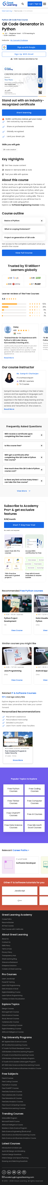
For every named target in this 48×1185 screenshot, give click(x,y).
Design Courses (8, 1008)
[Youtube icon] (14, 1172)
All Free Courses (8, 926)
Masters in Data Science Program (14, 1128)
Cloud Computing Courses (12, 1025)
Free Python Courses (9, 1085)
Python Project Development (10, 619)
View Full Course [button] (24, 253)
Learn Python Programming (12, 995)
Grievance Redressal (10, 962)
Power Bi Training (8, 982)
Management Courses (10, 1012)
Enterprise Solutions (9, 966)
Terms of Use (7, 949)
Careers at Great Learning (11, 969)
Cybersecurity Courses (10, 1022)
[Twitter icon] (19, 1172)
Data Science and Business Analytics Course (19, 1138)
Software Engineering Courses (25, 205)
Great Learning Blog (9, 959)
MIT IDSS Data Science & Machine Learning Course (21, 1065)
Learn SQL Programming (11, 985)
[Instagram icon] (24, 1172)
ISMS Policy (6, 945)
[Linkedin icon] (9, 1172)
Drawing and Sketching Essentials (15, 1161)
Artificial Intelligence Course (12, 1125)
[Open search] (23, 4)
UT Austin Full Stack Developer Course (16, 1048)
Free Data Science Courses (12, 1091)
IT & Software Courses (23, 693)
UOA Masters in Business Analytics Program (18, 1058)
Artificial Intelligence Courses (13, 1032)
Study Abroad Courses (10, 1019)
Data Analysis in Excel (10, 989)
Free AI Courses (7, 1078)
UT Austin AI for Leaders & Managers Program (19, 1062)
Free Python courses (31, 590)
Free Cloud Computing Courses (14, 1105)
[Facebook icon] (4, 1172)
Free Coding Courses (10, 1081)
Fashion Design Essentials (11, 1154)
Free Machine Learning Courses (13, 1108)
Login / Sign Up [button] (35, 4)
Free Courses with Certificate (12, 929)
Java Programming (12, 671)
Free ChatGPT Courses (10, 1088)
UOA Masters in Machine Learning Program (18, 1052)
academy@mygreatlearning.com (19, 1177)
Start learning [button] (24, 112)
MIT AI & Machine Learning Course (14, 1045)
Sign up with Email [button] (24, 54)
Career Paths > (21, 850)
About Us (5, 939)
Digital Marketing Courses (11, 1029)
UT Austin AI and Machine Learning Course (18, 1055)
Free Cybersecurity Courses (12, 1095)
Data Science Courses (10, 1015)
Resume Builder (8, 922)
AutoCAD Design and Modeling (13, 1151)
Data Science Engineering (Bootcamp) (16, 1131)
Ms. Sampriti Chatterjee (19, 40)
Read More (9, 409)
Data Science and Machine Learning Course (18, 1135)
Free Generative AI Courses (12, 1098)
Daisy (15, 327)
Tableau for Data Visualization (13, 999)
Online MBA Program (9, 1118)
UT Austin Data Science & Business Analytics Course (21, 1068)
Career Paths (7, 919)
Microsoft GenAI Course (10, 1121)
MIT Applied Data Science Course (14, 1042)
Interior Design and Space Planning (15, 1158)
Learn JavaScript (8, 979)
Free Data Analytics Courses (12, 1102)
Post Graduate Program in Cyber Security (15, 752)
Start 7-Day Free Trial (24, 525)
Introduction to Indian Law (12, 1148)
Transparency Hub (9, 955)
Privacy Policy (7, 952)
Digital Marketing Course (11, 992)
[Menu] (44, 3)
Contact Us (6, 942)
